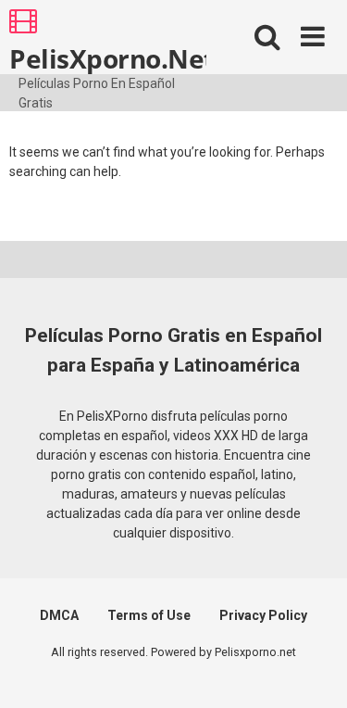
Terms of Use (149, 615)
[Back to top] (313, 670)
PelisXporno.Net (107, 57)
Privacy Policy (263, 615)
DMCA (59, 615)
